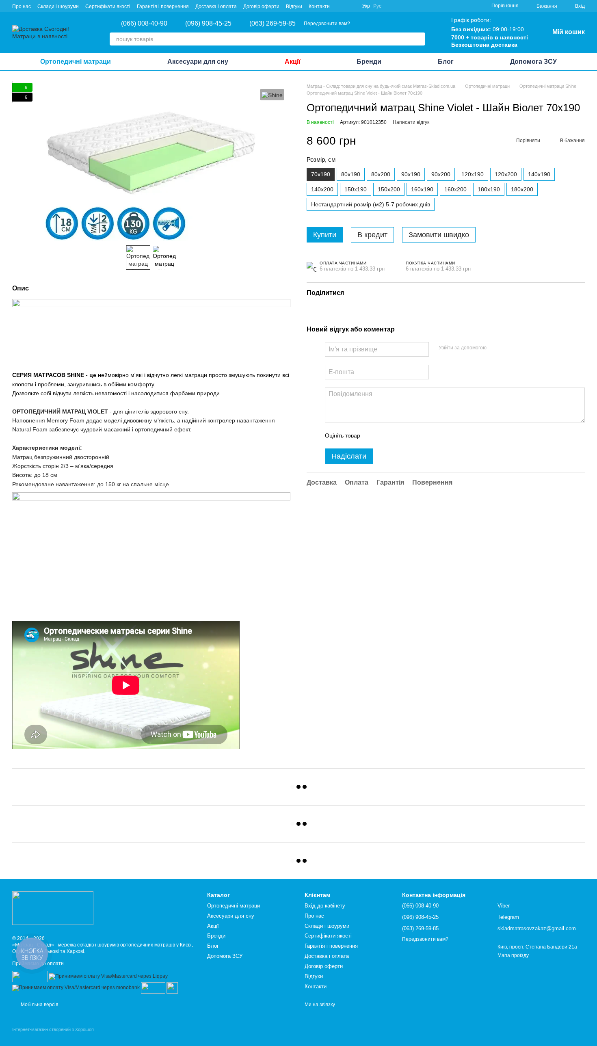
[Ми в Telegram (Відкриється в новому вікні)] (351, 6)
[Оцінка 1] (373, 436)
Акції (293, 61)
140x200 (322, 189)
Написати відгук (411, 122)
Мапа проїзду (513, 955)
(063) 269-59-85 (272, 23)
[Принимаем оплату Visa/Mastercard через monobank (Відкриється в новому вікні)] (76, 987)
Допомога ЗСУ (533, 61)
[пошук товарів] (418, 38)
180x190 (489, 189)
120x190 (472, 174)
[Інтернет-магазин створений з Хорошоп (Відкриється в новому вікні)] (53, 1036)
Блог (446, 61)
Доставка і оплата (216, 6)
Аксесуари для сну (197, 61)
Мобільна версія (38, 1004)
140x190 (539, 174)
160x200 (455, 189)
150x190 (355, 189)
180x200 (522, 189)
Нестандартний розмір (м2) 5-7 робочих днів (370, 204)
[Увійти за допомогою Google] (508, 348)
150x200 (389, 189)
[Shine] (272, 94)
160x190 (422, 189)
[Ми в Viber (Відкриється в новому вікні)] (341, 6)
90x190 (410, 174)
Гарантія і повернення (163, 6)
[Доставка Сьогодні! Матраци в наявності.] (52, 907)
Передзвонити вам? (327, 23)
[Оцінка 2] (386, 436)
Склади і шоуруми (58, 6)
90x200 (440, 174)
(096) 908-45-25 (208, 23)
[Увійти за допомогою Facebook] (495, 348)
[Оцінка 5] (425, 436)
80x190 (350, 174)
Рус (377, 6)
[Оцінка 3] (399, 436)
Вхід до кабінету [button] (325, 906)
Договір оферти (261, 6)
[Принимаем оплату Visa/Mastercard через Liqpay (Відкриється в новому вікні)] (108, 976)
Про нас (21, 6)
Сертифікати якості (107, 6)
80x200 (380, 174)
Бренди (369, 61)
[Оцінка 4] (412, 436)
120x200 (506, 174)
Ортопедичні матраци (75, 61)
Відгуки (294, 6)
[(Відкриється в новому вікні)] (153, 987)
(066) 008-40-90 (144, 23)
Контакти (319, 6)
